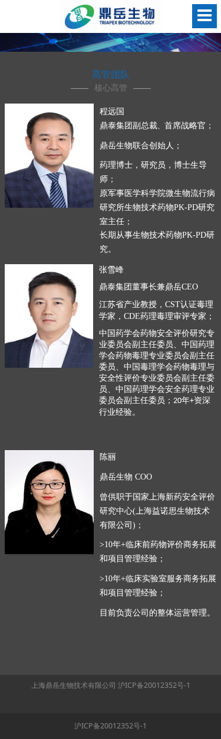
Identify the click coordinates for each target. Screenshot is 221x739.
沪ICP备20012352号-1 (154, 685)
